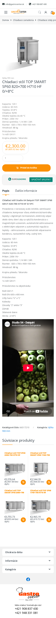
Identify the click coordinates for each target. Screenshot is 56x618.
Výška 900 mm (8, 78)
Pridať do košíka (28, 167)
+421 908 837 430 (39, 4)
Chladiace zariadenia (23, 20)
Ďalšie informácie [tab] (26, 190)
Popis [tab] (5, 190)
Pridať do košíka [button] (23, 482)
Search (39, 12)
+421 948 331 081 (26, 613)
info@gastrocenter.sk (15, 4)
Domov (5, 20)
